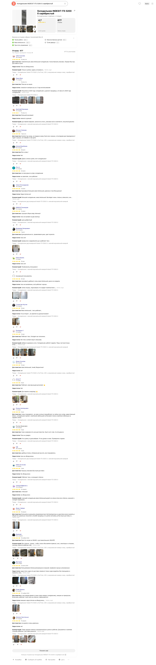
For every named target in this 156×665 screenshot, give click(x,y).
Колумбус (18, 659)
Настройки (51, 659)
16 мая (22, 308)
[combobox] (39, 3)
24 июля (23, 171)
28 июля (23, 150)
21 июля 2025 (24, 565)
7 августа (23, 133)
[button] (15, 29)
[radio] (13, 75)
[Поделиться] (74, 10)
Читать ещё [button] (47, 70)
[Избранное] (140, 4)
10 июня (23, 211)
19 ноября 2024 (25, 538)
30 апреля (23, 489)
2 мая (22, 468)
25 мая (23, 261)
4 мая (22, 450)
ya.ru (62, 659)
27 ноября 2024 (25, 593)
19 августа (24, 82)
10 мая (23, 365)
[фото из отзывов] (16, 100)
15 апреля (23, 620)
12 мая (22, 334)
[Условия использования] (73, 38)
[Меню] (152, 3)
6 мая (22, 382)
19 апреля (23, 512)
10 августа (24, 59)
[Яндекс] (14, 4)
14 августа (24, 113)
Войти (147, 3)
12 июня (23, 188)
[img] (16, 59)
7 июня (23, 232)
